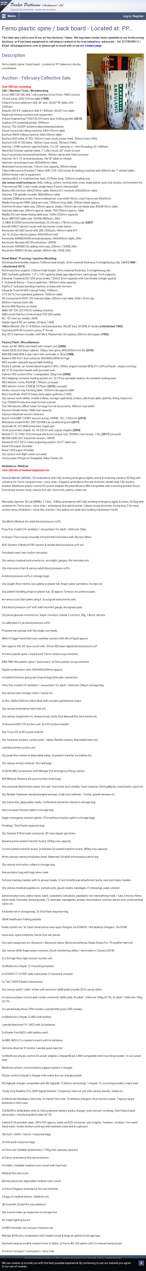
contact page (93, 45)
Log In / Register (133, 16)
